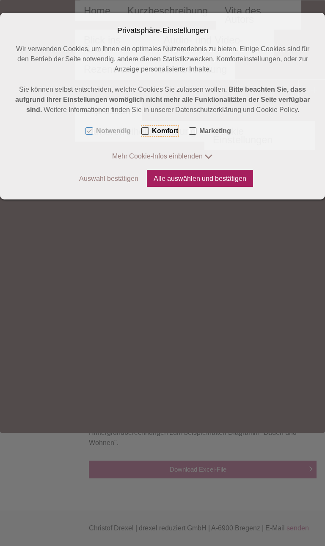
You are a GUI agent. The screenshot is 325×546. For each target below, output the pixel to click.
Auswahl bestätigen (108, 178)
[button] (162, 156)
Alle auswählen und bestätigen (200, 178)
